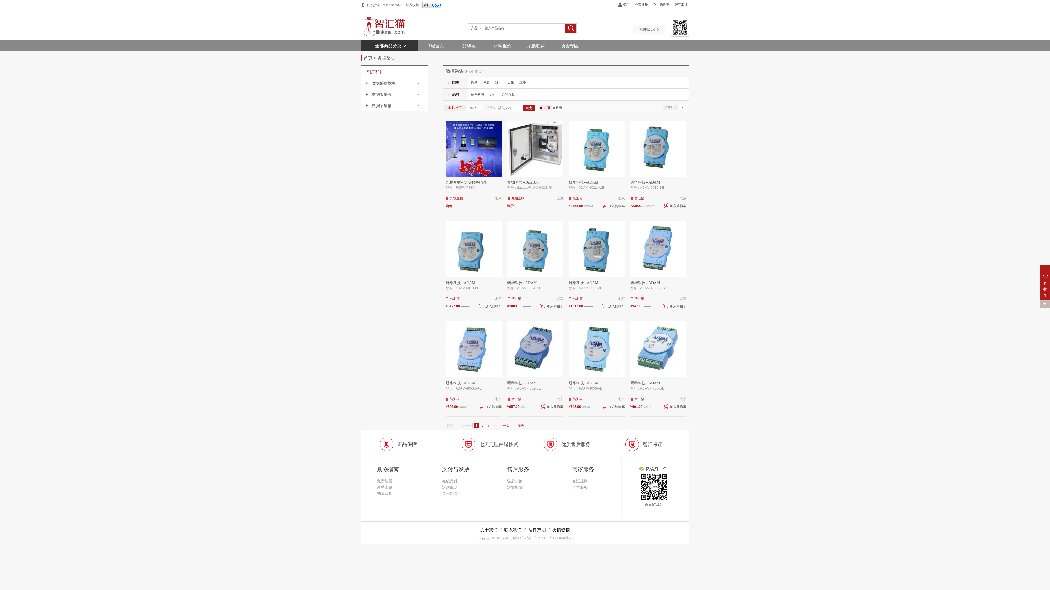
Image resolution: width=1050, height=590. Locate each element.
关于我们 (489, 529)
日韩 (486, 83)
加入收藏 (412, 5)
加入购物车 (616, 206)
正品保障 (407, 444)
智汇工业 (681, 5)
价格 (473, 108)
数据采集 (386, 58)
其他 (522, 83)
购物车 (664, 5)
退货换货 (515, 487)
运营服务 (580, 487)
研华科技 (477, 94)
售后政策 (515, 481)
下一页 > (506, 425)
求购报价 (502, 45)
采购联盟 (536, 45)
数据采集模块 (383, 83)
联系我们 (513, 529)
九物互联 (508, 94)
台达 (493, 94)
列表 (559, 108)
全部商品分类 (388, 45)
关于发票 (449, 494)
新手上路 (384, 487)
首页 (368, 58)
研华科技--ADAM (583, 182)
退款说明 (449, 487)
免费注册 (641, 5)
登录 (626, 5)
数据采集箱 (381, 106)
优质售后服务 (576, 444)
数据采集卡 (381, 95)
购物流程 (384, 494)
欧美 (474, 83)
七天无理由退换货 (498, 444)
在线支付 (449, 481)
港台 (498, 83)
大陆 (510, 83)
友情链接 (561, 529)
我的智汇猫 (647, 29)
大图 (546, 108)
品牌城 (469, 45)
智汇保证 (653, 444)
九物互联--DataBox (523, 182)
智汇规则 (580, 481)
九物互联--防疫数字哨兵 (466, 182)
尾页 (521, 425)
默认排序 (455, 108)
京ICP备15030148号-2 (556, 538)
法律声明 (537, 529)
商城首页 (435, 45)
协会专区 (570, 45)
